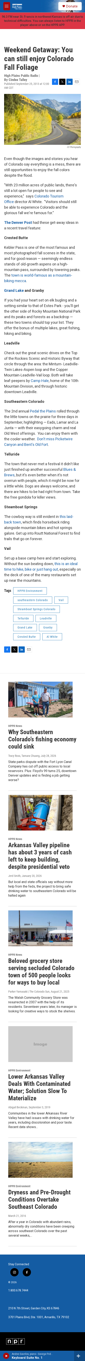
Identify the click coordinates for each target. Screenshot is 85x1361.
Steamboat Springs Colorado (36, 609)
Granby (48, 627)
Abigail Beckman (17, 1107)
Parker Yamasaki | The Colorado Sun (29, 991)
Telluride (23, 618)
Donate (72, 6)
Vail (61, 600)
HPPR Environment (30, 590)
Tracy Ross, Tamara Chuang (24, 755)
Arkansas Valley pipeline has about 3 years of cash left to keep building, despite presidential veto (40, 855)
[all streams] (79, 1356)
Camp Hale (40, 381)
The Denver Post (18, 222)
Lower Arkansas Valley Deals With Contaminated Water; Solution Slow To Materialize (39, 1087)
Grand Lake (14, 290)
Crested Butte (27, 636)
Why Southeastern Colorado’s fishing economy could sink (42, 739)
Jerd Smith (14, 875)
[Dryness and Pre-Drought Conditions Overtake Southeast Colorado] (40, 1160)
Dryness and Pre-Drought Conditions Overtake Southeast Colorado (39, 1199)
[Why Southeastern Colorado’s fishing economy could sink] (40, 699)
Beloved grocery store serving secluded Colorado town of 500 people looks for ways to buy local (41, 971)
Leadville (46, 618)
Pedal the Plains (43, 411)
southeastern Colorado (33, 600)
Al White (52, 636)
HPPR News (15, 726)
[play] (6, 1356)
